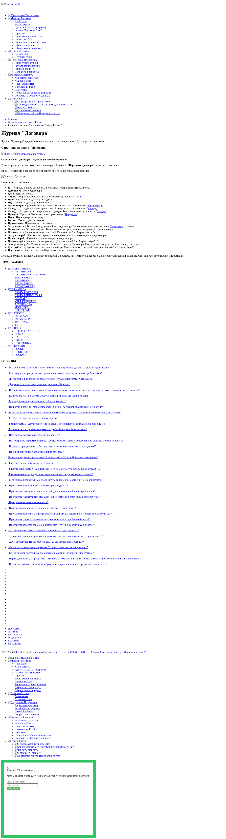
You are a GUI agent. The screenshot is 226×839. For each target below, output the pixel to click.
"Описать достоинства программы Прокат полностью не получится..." (48, 547)
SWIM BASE (22, 316)
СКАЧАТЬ (13, 788)
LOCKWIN (21, 354)
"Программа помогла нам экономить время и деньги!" (38, 485)
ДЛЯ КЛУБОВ (16, 345)
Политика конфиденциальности (33, 92)
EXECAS (20, 340)
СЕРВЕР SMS (22, 310)
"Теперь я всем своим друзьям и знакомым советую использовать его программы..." (55, 536)
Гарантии (20, 33)
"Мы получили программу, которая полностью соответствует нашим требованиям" (55, 373)
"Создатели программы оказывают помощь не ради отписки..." (43, 530)
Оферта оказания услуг (28, 45)
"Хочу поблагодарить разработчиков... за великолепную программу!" (47, 541)
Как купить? (15, 634)
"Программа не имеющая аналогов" (28, 502)
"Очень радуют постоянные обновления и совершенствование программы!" (51, 553)
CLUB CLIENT (23, 351)
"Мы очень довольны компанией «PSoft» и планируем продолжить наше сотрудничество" (59, 367)
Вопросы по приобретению (30, 42)
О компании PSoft (25, 86)
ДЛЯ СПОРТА (16, 313)
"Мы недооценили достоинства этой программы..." (37, 401)
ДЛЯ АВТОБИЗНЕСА (21, 268)
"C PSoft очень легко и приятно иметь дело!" (33, 418)
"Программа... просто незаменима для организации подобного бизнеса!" (49, 519)
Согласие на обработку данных (32, 95)
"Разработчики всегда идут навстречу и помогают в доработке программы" (50, 474)
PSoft (19, 652)
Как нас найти (23, 80)
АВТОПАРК (22, 280)
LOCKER (20, 348)
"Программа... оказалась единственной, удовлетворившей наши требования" (51, 491)
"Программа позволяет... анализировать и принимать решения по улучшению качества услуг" (61, 513)
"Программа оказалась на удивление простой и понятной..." (42, 508)
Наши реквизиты (24, 83)
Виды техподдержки (26, 62)
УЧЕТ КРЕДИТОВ (25, 301)
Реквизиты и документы (28, 36)
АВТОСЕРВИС (24, 283)
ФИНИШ (20, 325)
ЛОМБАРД (21, 298)
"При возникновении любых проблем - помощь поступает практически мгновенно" (55, 406)
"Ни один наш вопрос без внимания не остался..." (36, 451)
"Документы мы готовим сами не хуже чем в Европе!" (39, 384)
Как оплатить (22, 24)
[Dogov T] (23, 154)
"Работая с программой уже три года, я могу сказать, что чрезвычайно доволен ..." (54, 468)
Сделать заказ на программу (30, 27)
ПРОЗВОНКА (23, 343)
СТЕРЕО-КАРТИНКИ (27, 331)
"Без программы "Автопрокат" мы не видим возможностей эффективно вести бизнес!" (57, 423)
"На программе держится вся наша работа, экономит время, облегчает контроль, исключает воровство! (66, 440)
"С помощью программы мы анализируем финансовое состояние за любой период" (55, 479)
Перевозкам (116, 226)
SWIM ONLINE (23, 319)
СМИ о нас (21, 89)
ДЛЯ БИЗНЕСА (17, 289)
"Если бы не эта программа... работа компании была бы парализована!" (48, 395)
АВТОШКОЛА (23, 304)
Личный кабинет (24, 68)
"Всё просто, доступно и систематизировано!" (34, 435)
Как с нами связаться (26, 77)
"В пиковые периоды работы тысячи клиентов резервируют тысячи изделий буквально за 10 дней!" (64, 412)
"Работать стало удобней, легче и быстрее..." (33, 463)
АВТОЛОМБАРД (25, 286)
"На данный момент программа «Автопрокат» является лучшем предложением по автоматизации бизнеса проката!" (74, 390)
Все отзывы (21, 54)
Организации (95, 205)
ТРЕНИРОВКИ (23, 322)
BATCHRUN (22, 337)
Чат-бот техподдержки (27, 65)
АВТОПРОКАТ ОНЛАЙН (30, 274)
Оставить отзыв (23, 57)
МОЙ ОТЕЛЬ (22, 307)
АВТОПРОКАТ (24, 271)
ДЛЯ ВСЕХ (14, 328)
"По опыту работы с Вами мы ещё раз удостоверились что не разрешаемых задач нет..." (57, 564)
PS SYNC (20, 334)
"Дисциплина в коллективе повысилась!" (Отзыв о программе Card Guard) (50, 378)
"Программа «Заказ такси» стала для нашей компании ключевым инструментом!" (54, 496)
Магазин (13, 631)
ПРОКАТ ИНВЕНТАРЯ (28, 295)
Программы (14, 628)
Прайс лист (21, 21)
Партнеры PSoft (23, 39)
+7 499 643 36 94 (75, 652)
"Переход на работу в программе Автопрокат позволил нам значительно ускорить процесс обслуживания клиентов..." (75, 558)
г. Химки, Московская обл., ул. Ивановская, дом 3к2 (118, 652)
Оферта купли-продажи (28, 48)
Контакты (13, 640)
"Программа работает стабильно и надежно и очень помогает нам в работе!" (51, 524)
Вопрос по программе (27, 71)
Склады (92, 208)
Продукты (71, 214)
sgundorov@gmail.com (45, 652)
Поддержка (14, 637)
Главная (12, 119)
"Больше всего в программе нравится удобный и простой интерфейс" (47, 429)
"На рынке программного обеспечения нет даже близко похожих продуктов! (51, 446)
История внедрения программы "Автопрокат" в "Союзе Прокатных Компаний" (53, 457)
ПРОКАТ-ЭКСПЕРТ (26, 292)
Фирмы (80, 196)
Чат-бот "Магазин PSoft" (28, 30)
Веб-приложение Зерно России (25, 122)
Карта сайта (14, 643)
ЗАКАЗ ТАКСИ (24, 277)
